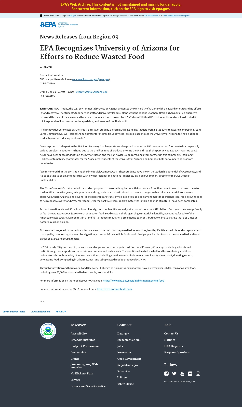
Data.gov (123, 333)
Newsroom (124, 352)
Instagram (198, 373)
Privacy (75, 380)
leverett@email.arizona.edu (92, 92)
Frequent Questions (177, 352)
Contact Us (171, 333)
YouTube (182, 373)
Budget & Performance (85, 346)
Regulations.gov (127, 365)
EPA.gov (72, 15)
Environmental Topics (14, 311)
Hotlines (169, 340)
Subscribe (123, 371)
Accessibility (79, 333)
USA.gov (122, 377)
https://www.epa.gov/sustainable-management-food (133, 280)
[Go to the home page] (48, 24)
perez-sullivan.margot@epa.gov (90, 79)
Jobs (120, 346)
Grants (75, 359)
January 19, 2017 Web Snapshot (177, 15)
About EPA (61, 311)
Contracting (78, 352)
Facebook (166, 373)
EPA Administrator (83, 340)
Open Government (129, 359)
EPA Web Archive (151, 15)
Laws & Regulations (40, 311)
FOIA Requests (173, 346)
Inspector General (128, 340)
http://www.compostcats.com (114, 289)
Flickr (190, 373)
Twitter (174, 373)
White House (125, 384)
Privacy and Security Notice (88, 386)
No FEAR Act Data (82, 373)
